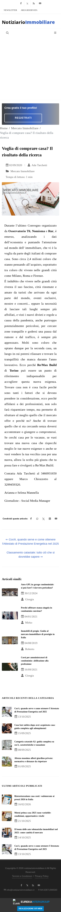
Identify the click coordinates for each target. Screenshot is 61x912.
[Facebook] (21, 3)
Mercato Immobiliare (24, 128)
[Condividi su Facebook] (31, 519)
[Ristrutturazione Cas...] (7, 799)
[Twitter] (27, 3)
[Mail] (40, 3)
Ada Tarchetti (39, 165)
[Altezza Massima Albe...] (7, 762)
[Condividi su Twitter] (43, 519)
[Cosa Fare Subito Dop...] (7, 728)
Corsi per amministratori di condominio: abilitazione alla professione (34, 660)
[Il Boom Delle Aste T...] (7, 833)
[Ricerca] (7, 32)
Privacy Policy (41, 876)
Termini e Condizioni (22, 876)
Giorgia (29, 599)
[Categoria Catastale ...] (7, 745)
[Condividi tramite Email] (56, 519)
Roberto (29, 649)
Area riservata (29, 10)
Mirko (28, 622)
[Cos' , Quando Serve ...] (7, 712)
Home (4, 128)
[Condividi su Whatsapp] (37, 519)
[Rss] (34, 3)
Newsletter (10, 10)
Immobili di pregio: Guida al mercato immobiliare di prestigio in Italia (38, 634)
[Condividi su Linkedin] (50, 519)
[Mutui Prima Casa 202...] (7, 816)
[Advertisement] (30, 68)
